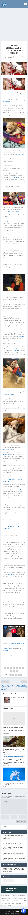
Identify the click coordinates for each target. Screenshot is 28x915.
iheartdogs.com (12, 654)
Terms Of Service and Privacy (11, 913)
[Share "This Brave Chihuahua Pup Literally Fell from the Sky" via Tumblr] (14, 667)
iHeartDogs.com (7, 650)
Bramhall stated (17, 490)
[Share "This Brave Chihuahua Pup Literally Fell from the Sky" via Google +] (11, 667)
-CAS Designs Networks (16, 911)
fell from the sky (7, 101)
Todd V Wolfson (12, 479)
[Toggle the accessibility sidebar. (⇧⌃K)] (23, 910)
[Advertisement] (14, 23)
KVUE (9, 301)
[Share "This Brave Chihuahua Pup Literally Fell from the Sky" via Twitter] (8, 667)
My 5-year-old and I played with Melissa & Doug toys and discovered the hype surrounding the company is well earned (13, 761)
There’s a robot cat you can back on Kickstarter (13, 783)
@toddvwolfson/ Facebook (17, 643)
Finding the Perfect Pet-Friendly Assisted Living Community (13, 869)
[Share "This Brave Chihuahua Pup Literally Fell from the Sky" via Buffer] (23, 667)
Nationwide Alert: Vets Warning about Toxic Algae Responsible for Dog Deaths (13, 751)
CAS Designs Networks (14, 56)
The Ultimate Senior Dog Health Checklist (14, 858)
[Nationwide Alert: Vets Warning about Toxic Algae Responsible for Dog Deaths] (14, 741)
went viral (17, 350)
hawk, (7, 160)
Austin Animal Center (19, 154)
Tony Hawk (22, 336)
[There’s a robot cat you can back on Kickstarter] (14, 774)
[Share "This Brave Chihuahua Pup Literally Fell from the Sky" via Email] (14, 670)
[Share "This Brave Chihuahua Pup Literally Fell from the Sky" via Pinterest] (17, 667)
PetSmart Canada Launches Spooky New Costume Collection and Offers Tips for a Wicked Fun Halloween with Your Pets (13, 729)
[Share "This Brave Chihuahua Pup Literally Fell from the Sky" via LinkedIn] (20, 667)
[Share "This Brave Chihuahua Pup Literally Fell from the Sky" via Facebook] (5, 667)
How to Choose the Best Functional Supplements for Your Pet (12, 842)
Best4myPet (11, 57)
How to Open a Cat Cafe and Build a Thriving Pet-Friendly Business (12, 852)
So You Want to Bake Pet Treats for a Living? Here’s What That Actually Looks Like (13, 837)
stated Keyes (11, 574)
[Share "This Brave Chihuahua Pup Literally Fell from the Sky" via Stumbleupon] (11, 670)
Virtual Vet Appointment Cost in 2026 (13, 847)
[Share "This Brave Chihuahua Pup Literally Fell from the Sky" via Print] (17, 670)
